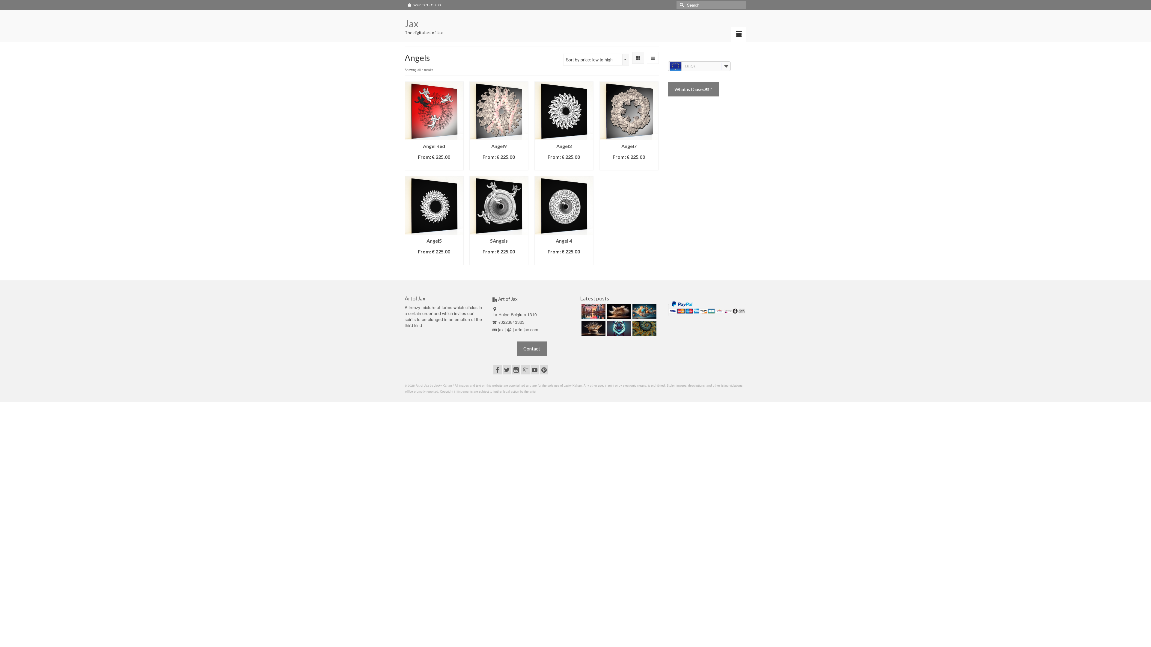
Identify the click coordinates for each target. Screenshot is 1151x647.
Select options (434, 166)
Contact (531, 348)
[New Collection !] (618, 328)
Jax (411, 23)
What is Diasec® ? (693, 89)
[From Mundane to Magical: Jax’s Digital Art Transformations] (592, 311)
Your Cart (427, 5)
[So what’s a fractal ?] (643, 328)
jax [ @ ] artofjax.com (518, 329)
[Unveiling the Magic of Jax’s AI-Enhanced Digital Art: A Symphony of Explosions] (618, 311)
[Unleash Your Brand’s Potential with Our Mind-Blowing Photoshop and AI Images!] (643, 311)
